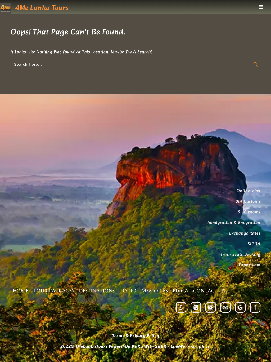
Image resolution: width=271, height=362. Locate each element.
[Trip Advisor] (225, 307)
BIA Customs (248, 201)
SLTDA (254, 244)
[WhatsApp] (181, 307)
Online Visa (248, 191)
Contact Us (209, 291)
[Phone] (196, 307)
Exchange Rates (244, 233)
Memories (154, 291)
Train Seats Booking (240, 254)
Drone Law (249, 265)
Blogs (180, 291)
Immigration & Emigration (233, 222)
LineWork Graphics (190, 346)
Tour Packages (53, 291)
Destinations (97, 291)
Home (21, 291)
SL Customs (249, 212)
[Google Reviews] (240, 307)
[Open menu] (261, 7)
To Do (128, 291)
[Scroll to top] (255, 341)
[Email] (210, 307)
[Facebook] (255, 307)
